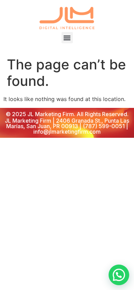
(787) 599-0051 (104, 126)
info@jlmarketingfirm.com (67, 131)
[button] (67, 37)
